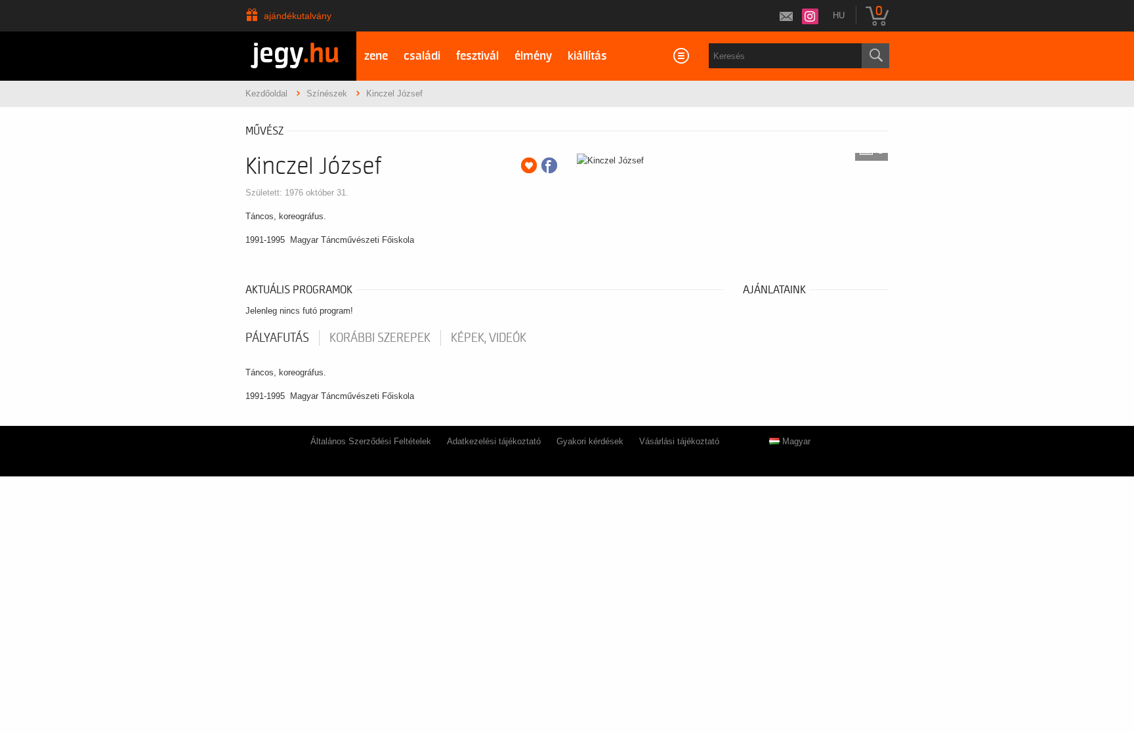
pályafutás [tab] (277, 338)
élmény (533, 56)
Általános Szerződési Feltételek (370, 441)
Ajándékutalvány (297, 15)
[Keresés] (875, 55)
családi (422, 56)
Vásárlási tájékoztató (679, 441)
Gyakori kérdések (589, 441)
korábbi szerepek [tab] (379, 338)
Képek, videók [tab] (488, 338)
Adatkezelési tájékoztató (494, 441)
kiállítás (587, 56)
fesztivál (477, 56)
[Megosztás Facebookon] (549, 165)
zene (376, 56)
